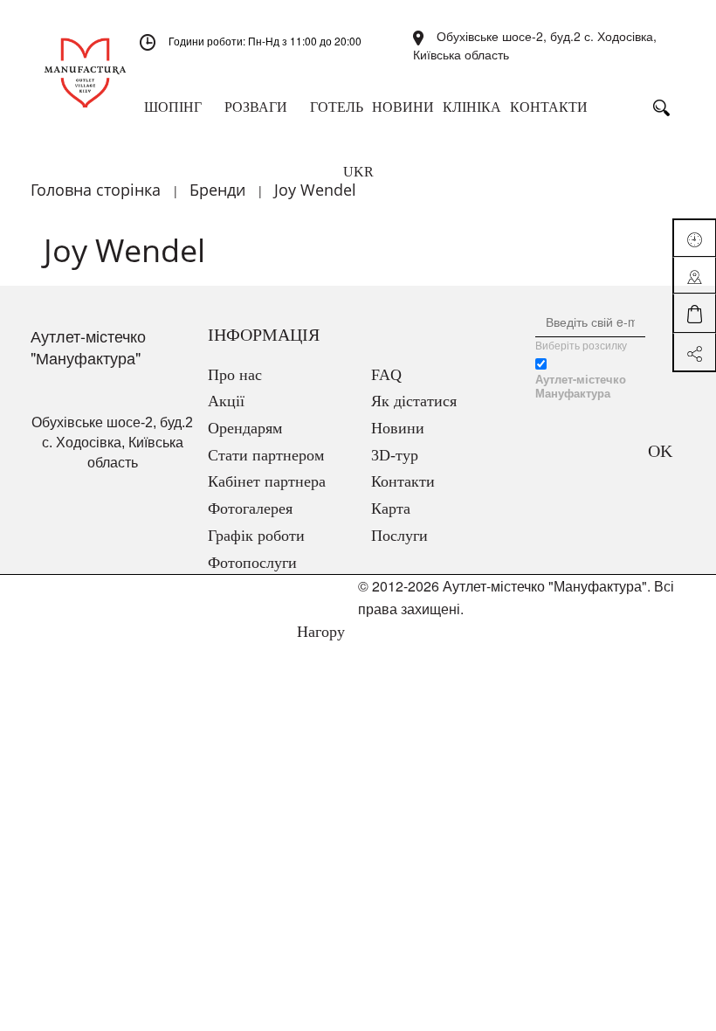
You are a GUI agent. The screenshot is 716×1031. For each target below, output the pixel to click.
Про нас (235, 375)
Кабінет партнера (267, 481)
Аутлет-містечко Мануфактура (580, 386)
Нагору (319, 631)
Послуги (399, 535)
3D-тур (394, 455)
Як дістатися (414, 401)
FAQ (386, 375)
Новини (397, 428)
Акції (226, 401)
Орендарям (245, 428)
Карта (390, 508)
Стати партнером (266, 455)
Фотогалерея (250, 508)
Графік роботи (256, 535)
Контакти (403, 481)
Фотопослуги (252, 562)
